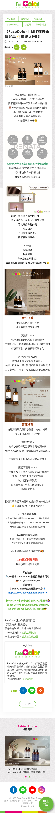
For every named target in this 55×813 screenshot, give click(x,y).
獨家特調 (25, 19)
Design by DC (27, 806)
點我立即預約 (29, 632)
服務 (6, 800)
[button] (26, 776)
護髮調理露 (41, 24)
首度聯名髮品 (13, 24)
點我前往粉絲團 (30, 636)
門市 (24, 800)
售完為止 (38, 19)
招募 (25, 803)
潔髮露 (28, 24)
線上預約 (46, 803)
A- (24, 47)
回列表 (27, 704)
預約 (30, 800)
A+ (16, 47)
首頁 (30, 803)
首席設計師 (15, 800)
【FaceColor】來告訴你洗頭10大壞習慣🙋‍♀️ (27, 600)
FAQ (36, 800)
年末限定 (11, 19)
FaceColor (27, 679)
